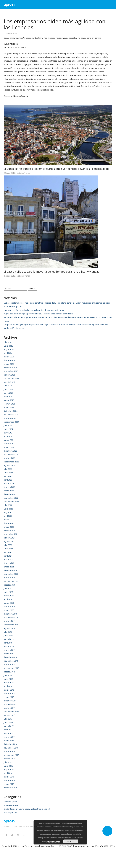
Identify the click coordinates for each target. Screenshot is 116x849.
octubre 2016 (9, 751)
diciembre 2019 (10, 613)
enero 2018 (9, 697)
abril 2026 (8, 353)
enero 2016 (9, 784)
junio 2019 (8, 635)
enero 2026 (9, 364)
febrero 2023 (9, 487)
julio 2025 (8, 385)
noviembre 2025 (11, 371)
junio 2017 (8, 722)
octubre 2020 (9, 577)
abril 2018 (8, 686)
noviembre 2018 (11, 660)
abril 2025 (8, 396)
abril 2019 (8, 642)
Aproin (21, 846)
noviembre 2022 (11, 498)
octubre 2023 (9, 458)
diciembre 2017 (10, 700)
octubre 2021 (9, 537)
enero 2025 (9, 407)
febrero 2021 (9, 563)
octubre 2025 (9, 374)
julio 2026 (8, 342)
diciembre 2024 (10, 411)
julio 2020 (8, 588)
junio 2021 (8, 548)
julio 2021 (8, 545)
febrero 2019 (9, 650)
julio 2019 (8, 632)
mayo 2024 (8, 432)
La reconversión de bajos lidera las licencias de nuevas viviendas (34, 310)
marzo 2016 (9, 776)
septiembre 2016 (11, 755)
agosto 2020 (9, 584)
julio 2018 (8, 675)
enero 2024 (9, 447)
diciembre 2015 (10, 787)
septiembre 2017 (11, 711)
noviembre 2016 (11, 747)
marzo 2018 (9, 689)
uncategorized (10, 812)
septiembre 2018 (11, 668)
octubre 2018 (9, 664)
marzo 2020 (9, 603)
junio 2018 (8, 679)
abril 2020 (8, 599)
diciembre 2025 (10, 367)
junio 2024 (8, 429)
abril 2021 (8, 555)
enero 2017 (9, 740)
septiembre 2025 (11, 378)
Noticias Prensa (20, 96)
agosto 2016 (9, 758)
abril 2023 (8, 479)
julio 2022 (8, 505)
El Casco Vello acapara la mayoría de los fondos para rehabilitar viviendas (51, 271)
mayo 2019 (8, 639)
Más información (53, 841)
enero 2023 (9, 490)
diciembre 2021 (10, 530)
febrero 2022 (9, 523)
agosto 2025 (9, 382)
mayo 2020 (8, 595)
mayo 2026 (8, 349)
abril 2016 (8, 773)
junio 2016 (8, 766)
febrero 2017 (9, 737)
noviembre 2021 (11, 534)
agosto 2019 (9, 628)
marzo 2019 (9, 646)
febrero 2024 (9, 443)
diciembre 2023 (10, 450)
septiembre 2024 (11, 422)
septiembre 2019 (11, 624)
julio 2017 (8, 718)
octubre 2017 (9, 708)
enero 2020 (9, 610)
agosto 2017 (9, 715)
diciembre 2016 (10, 744)
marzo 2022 (9, 519)
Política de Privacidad (30, 827)
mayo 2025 (8, 393)
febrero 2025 (9, 403)
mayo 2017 (8, 726)
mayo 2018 (8, 682)
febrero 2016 (9, 780)
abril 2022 (8, 516)
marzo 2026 (9, 356)
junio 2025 (8, 389)
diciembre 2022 (10, 494)
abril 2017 (8, 729)
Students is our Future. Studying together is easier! (27, 809)
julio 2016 (8, 762)
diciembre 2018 (10, 657)
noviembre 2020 (11, 574)
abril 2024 (8, 436)
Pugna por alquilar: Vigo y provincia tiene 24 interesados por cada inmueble (38, 313)
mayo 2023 (8, 476)
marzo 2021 (9, 559)
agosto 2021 (9, 541)
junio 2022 (8, 508)
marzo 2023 (9, 483)
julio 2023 (8, 469)
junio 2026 (8, 345)
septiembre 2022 (11, 501)
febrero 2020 (9, 606)
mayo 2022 (8, 512)
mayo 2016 (8, 769)
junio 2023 (8, 472)
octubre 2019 (9, 621)
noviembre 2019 (11, 617)
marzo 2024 (9, 440)
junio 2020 (8, 592)
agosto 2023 (9, 465)
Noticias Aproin (10, 801)
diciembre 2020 (10, 570)
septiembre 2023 (11, 461)
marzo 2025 (9, 400)
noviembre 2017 (11, 704)
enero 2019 (9, 653)
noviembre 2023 (11, 454)
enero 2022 (9, 527)
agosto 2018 (9, 671)
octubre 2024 (9, 418)
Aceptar (70, 841)
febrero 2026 (9, 360)
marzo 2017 (9, 733)
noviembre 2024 (11, 414)
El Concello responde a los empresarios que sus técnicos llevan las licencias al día (56, 168)
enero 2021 (9, 566)
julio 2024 (8, 425)
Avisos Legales (10, 827)
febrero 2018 (9, 693)
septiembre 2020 (11, 581)
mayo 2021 (8, 552)
